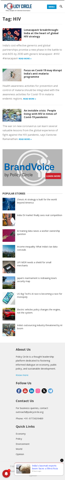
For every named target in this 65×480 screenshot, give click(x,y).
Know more (22, 375)
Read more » (25, 58)
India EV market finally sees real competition (39, 215)
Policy (19, 438)
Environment (23, 443)
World (19, 448)
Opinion (20, 454)
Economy (21, 433)
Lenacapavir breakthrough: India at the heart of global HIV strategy (41, 33)
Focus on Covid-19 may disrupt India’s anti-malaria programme (43, 74)
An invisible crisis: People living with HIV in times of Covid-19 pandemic (40, 114)
